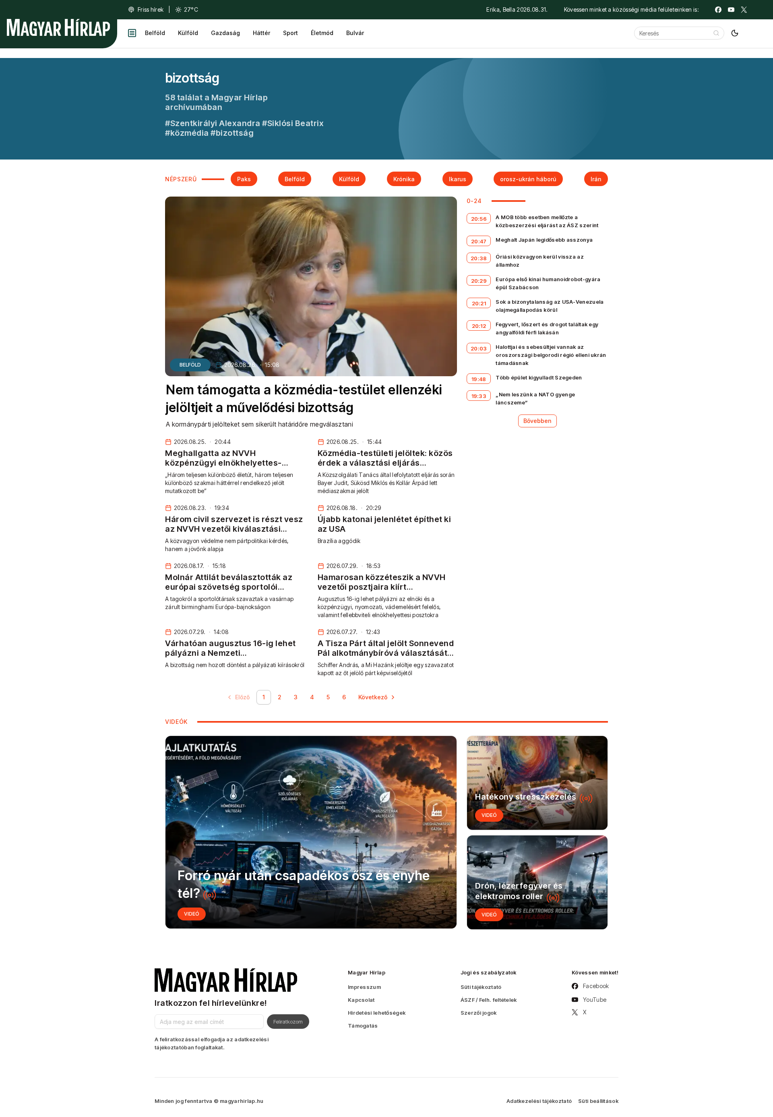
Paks (244, 179)
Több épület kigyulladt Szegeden (539, 377)
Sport (290, 32)
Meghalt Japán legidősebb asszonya (544, 239)
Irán (596, 179)
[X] (744, 9)
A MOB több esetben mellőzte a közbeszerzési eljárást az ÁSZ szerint (547, 221)
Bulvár (355, 32)
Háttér (261, 32)
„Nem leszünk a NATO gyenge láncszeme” (535, 398)
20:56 (479, 219)
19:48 (478, 379)
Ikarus (457, 179)
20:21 (479, 303)
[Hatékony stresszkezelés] (537, 783)
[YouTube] (731, 9)
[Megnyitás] (132, 33)
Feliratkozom (288, 1021)
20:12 (479, 326)
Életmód (322, 32)
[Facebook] (718, 9)
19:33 (479, 396)
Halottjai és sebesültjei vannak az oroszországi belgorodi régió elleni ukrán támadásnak (551, 355)
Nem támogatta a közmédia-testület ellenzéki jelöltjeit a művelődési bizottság (304, 399)
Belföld (155, 32)
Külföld (188, 32)
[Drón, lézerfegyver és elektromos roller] (537, 882)
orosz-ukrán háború (528, 179)
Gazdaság (225, 32)
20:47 (479, 241)
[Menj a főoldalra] (58, 27)
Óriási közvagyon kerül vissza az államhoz (540, 260)
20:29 (479, 281)
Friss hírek (150, 9)
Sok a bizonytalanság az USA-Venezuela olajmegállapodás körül (550, 305)
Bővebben (537, 420)
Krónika (404, 179)
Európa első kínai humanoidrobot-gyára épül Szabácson (548, 283)
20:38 (479, 258)
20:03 (479, 348)
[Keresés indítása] (716, 33)
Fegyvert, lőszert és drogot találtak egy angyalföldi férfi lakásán (547, 328)
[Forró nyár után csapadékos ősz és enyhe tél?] (311, 832)
